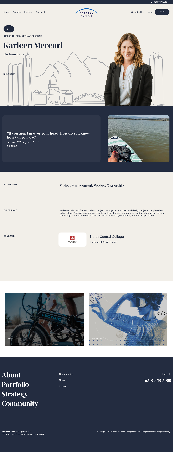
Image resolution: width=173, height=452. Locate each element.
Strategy (28, 12)
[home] (86, 12)
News (150, 12)
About (6, 12)
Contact (63, 386)
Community (41, 12)
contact (162, 12)
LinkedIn (166, 374)
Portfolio (17, 12)
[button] (112, 138)
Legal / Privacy (164, 431)
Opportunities (137, 12)
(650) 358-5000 (157, 380)
